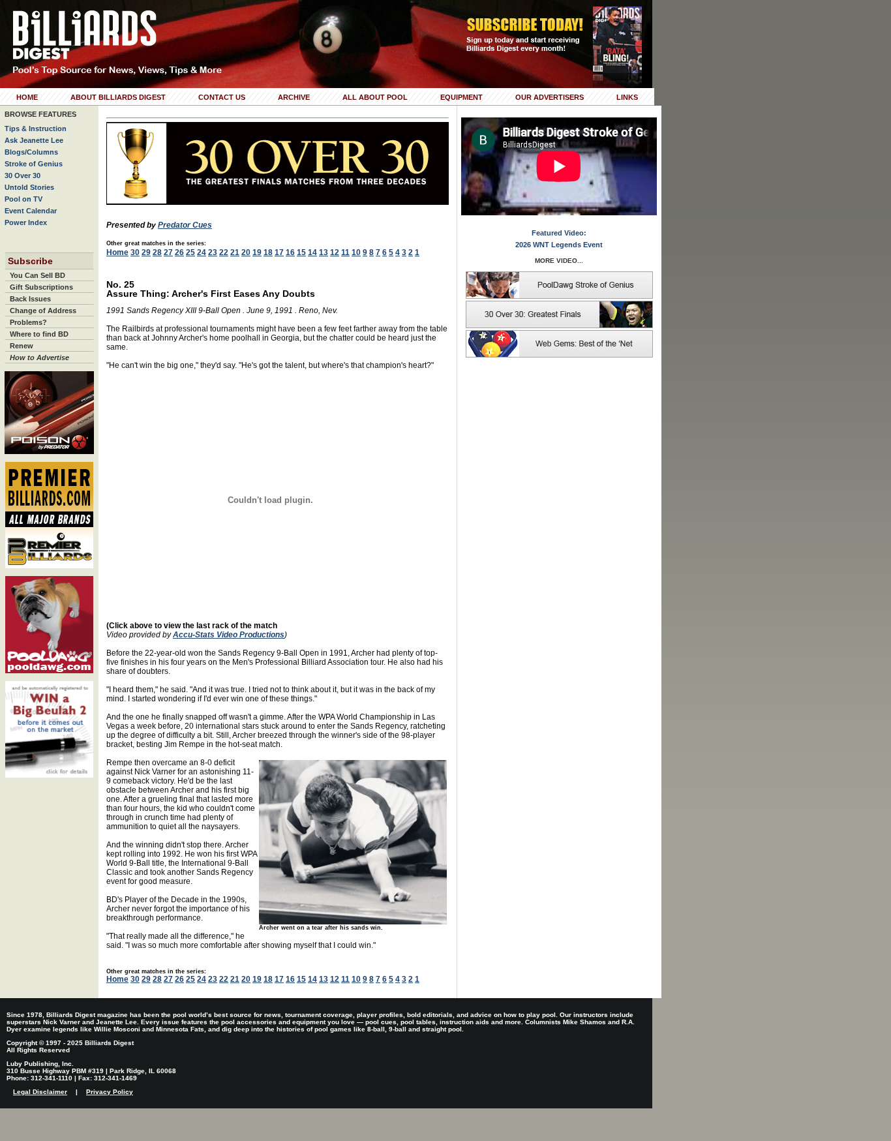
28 (157, 252)
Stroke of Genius (34, 164)
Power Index (26, 222)
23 (212, 252)
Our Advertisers (549, 97)
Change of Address (43, 310)
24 (201, 252)
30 (135, 252)
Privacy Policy (109, 1091)
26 (179, 252)
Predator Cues (185, 225)
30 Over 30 (22, 175)
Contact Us (221, 97)
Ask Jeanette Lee (34, 140)
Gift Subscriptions (41, 287)
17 (279, 252)
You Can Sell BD (37, 275)
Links (627, 97)
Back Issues (30, 299)
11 (345, 252)
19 (257, 252)
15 (301, 252)
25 (190, 252)
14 (312, 252)
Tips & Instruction (36, 128)
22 (223, 252)
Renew (21, 346)
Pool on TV (23, 199)
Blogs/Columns (31, 152)
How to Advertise (39, 357)
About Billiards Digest (118, 97)
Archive (294, 97)
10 (356, 252)
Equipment (461, 97)
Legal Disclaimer (40, 1091)
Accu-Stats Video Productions (228, 634)
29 (146, 252)
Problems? (28, 322)
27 (168, 252)
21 (234, 252)
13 (323, 252)
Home (27, 97)
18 (268, 252)
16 (290, 252)
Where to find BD (39, 334)
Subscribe (30, 261)
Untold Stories (29, 187)
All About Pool (375, 97)
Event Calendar (31, 211)
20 (245, 252)
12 (334, 252)
